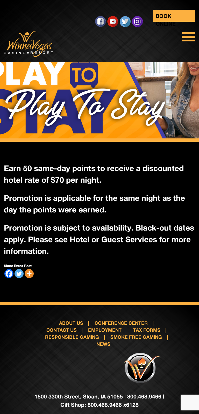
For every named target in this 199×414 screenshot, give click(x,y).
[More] (29, 273)
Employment (105, 330)
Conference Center (121, 323)
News (103, 344)
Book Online (166, 17)
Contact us (61, 330)
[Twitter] (19, 273)
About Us (71, 323)
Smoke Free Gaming (136, 337)
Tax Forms (146, 330)
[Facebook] (8, 273)
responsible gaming (72, 337)
